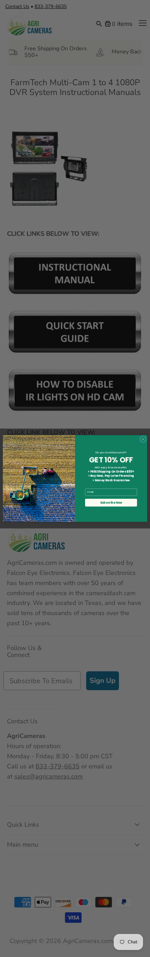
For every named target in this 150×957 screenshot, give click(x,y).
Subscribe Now (111, 503)
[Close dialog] (143, 439)
